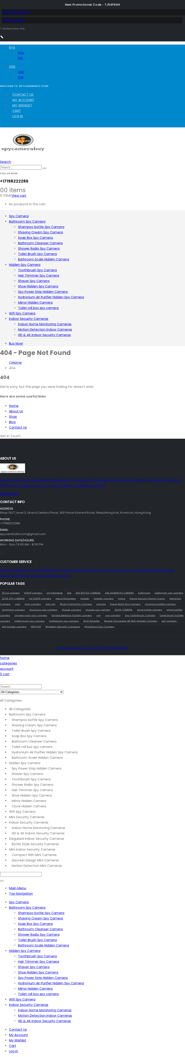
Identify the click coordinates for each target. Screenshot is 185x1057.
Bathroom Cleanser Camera (40, 243)
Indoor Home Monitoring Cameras (45, 324)
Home (13, 406)
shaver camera (71, 609)
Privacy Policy (29, 576)
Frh (20, 58)
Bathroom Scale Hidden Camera (43, 259)
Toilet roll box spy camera (38, 308)
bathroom (144, 592)
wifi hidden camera (14, 626)
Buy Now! (16, 343)
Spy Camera (19, 216)
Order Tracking (33, 570)
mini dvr (50, 604)
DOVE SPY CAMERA (13, 598)
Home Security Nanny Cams (147, 598)
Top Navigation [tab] (21, 893)
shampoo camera (13, 609)
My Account (23, 100)
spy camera (112, 615)
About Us (16, 411)
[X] (1, 553)
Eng (12, 47)
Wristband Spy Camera (99, 626)
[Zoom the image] (92, 468)
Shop (13, 416)
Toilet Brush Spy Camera (37, 254)
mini (17, 604)
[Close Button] (2, 37)
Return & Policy (11, 570)
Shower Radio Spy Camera (39, 248)
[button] (5, 162)
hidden (84, 598)
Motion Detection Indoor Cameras (45, 329)
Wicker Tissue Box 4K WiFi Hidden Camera (130, 621)
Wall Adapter (91, 621)
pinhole (101, 604)
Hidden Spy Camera (24, 264)
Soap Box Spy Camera (35, 237)
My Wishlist (22, 105)
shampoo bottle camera (160, 604)
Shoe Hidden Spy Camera (38, 286)
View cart (19, 195)
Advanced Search (107, 570)
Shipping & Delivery (58, 570)
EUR (20, 77)
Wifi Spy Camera (22, 313)
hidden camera (14, 20)
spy (98, 615)
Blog (12, 422)
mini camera (33, 604)
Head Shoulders (66, 598)
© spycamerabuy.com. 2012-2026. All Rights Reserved (92, 648)
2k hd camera (11, 592)
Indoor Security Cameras (28, 318)
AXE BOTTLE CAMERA (88, 592)
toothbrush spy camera (64, 621)
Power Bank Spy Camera (125, 604)
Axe (69, 592)
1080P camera (33, 592)
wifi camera (169, 621)
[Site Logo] (23, 150)
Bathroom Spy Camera (27, 221)
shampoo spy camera (43, 609)
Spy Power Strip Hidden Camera (43, 291)
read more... (10, 494)
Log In (17, 116)
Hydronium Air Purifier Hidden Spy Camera (51, 297)
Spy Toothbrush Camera (140, 615)
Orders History (83, 570)
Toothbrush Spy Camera (37, 270)
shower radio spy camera (30, 615)
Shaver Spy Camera (33, 281)
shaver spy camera (98, 609)
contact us (11, 576)
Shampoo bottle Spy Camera (41, 227)
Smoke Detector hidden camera (71, 615)
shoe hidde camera (149, 609)
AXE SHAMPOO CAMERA (119, 592)
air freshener (54, 592)
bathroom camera (16, 12)
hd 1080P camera (40, 598)
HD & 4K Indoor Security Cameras (44, 335)
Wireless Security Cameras (62, 626)
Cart (16, 110)
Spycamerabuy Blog (55, 576)
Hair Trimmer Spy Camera (38, 275)
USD (12, 66)
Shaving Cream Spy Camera (40, 232)
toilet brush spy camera (29, 621)
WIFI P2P (36, 626)
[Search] (44, 168)
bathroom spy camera (169, 592)
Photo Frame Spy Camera (76, 604)
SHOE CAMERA (123, 609)
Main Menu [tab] (17, 888)
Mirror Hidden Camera (35, 302)
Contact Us (23, 94)
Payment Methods (151, 570)
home (121, 598)
